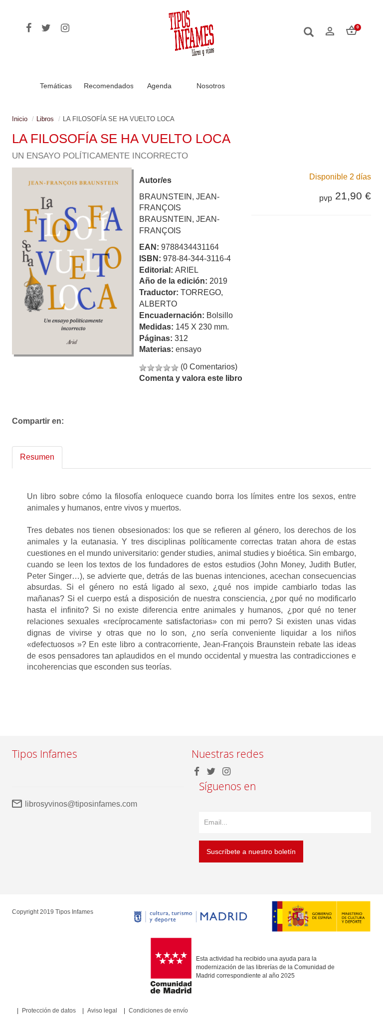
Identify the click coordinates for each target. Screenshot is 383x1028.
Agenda (159, 86)
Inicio (19, 119)
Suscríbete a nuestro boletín (251, 852)
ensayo (188, 349)
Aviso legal (102, 1010)
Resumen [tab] (37, 457)
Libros (45, 119)
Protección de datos (49, 1010)
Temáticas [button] (56, 86)
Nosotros (210, 86)
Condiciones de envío (158, 1010)
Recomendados (109, 86)
